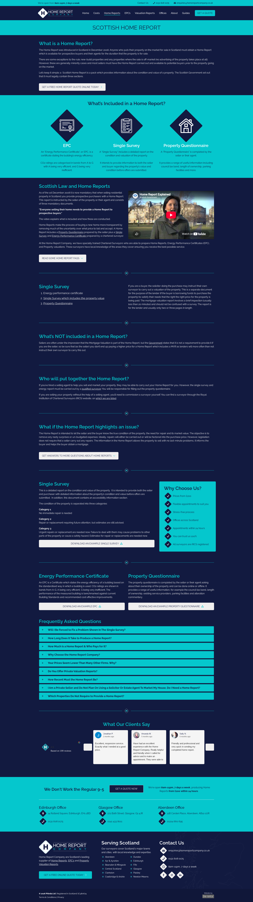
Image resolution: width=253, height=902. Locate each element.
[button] (126, 630)
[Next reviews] (210, 747)
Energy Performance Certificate (69, 236)
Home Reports (59, 860)
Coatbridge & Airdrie (115, 877)
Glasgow (137, 869)
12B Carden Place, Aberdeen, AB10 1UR (188, 813)
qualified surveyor (91, 388)
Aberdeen (109, 857)
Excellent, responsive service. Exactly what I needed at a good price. (110, 746)
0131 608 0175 (55, 821)
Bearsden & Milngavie (115, 865)
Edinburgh (138, 861)
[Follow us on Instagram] (171, 874)
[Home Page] (55, 13)
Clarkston (109, 873)
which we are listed (106, 398)
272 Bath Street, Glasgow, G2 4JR (125, 813)
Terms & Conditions (47, 897)
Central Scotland (113, 869)
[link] (55, 13)
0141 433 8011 (114, 821)
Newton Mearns (140, 877)
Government (155, 343)
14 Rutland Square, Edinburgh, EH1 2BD (69, 813)
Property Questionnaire (70, 232)
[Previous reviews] (88, 747)
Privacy (61, 897)
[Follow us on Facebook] (163, 874)
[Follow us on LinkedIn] (180, 874)
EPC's (71, 860)
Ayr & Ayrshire (112, 861)
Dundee (137, 857)
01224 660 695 (175, 821)
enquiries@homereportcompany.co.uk (189, 850)
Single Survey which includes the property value (73, 298)
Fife (135, 865)
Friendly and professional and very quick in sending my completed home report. (185, 746)
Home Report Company (64, 743)
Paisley (136, 873)
